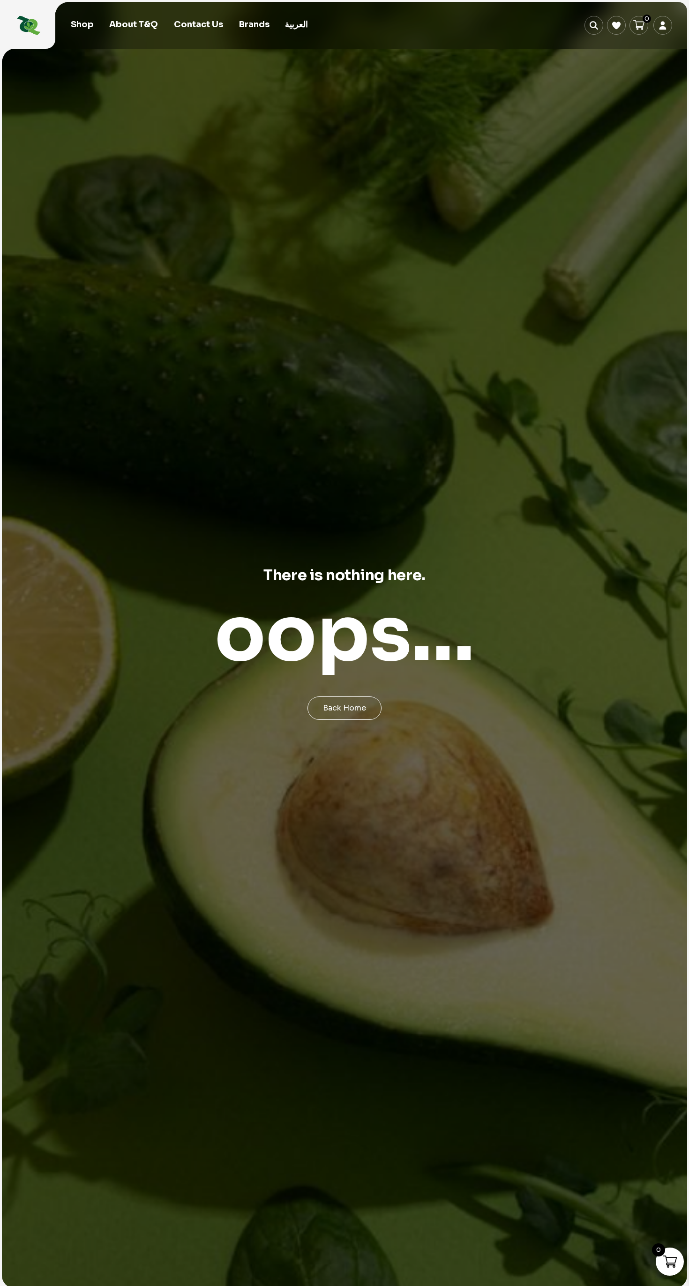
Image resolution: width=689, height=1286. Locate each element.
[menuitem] (296, 24)
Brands (254, 24)
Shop (82, 24)
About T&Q (133, 24)
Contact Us (198, 24)
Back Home (344, 708)
